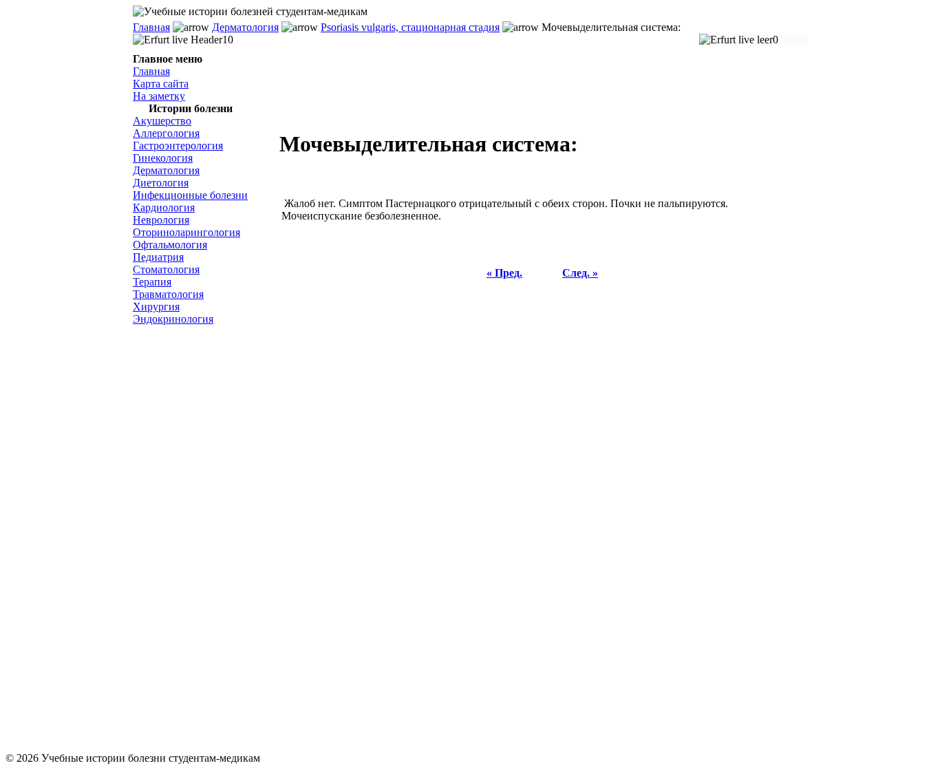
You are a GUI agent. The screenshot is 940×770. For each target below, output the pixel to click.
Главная (151, 27)
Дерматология (245, 27)
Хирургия (156, 306)
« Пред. (504, 273)
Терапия (152, 282)
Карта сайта (161, 83)
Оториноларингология (186, 232)
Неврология (161, 220)
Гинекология (163, 158)
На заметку (159, 96)
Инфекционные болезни (190, 195)
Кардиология (164, 207)
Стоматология (166, 269)
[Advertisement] (201, 538)
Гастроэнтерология (178, 145)
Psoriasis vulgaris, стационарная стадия (410, 27)
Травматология (168, 294)
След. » (580, 273)
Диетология (161, 183)
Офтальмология (170, 244)
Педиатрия (158, 257)
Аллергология (166, 133)
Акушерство (162, 121)
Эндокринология (173, 319)
